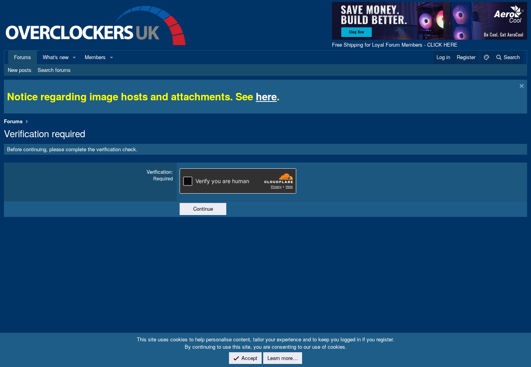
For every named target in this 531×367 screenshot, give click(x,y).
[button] (74, 57)
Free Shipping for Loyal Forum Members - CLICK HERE (395, 44)
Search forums (54, 69)
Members (95, 57)
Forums (22, 57)
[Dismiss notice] (520, 87)
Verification (159, 171)
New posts (19, 69)
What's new (55, 57)
